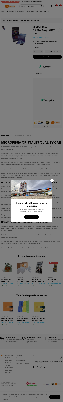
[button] (52, 180)
